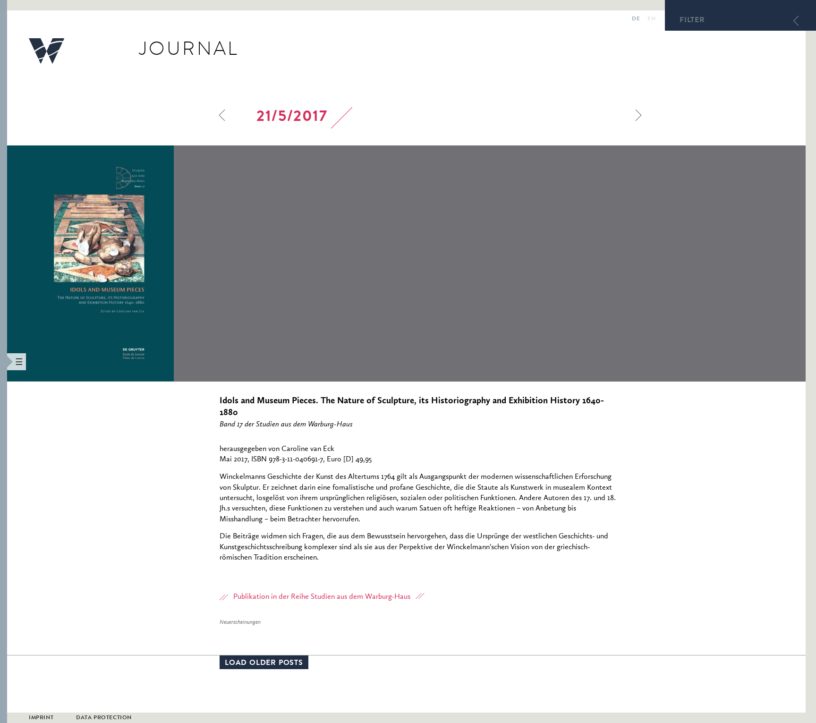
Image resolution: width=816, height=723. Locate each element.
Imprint (41, 718)
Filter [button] (692, 21)
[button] (3, 361)
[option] (154, 263)
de (636, 19)
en (651, 19)
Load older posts (264, 663)
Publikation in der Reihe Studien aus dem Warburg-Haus (321, 597)
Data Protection (104, 718)
